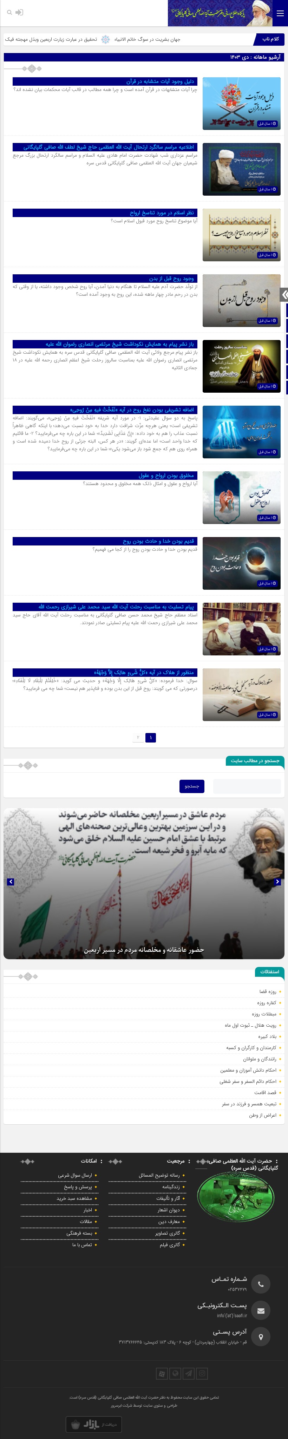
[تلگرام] (189, 1374)
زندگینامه (171, 1187)
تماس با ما (82, 1245)
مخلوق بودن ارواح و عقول (166, 475)
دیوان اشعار (169, 1210)
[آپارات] (162, 1374)
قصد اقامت (265, 1093)
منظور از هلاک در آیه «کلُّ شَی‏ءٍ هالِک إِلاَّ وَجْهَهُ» (144, 672)
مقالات (86, 1222)
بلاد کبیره (267, 1036)
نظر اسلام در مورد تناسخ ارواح (162, 213)
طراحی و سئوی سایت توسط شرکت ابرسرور (144, 1406)
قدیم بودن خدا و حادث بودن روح (158, 541)
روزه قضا (268, 991)
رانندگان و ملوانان (259, 1059)
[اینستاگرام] (202, 1374)
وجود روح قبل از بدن (171, 278)
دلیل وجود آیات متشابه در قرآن (160, 81)
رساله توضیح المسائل (159, 1175)
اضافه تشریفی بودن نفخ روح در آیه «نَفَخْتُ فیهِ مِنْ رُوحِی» (132, 410)
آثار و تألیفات (168, 1199)
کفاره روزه (266, 1003)
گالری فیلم (170, 1245)
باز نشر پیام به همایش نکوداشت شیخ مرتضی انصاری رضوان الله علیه (120, 344)
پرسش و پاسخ (78, 1187)
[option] (144, 883)
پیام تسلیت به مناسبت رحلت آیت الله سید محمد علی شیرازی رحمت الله (116, 607)
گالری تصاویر (167, 1233)
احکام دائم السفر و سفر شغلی (248, 1081)
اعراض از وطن (262, 1115)
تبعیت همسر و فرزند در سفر (249, 1104)
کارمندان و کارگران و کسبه (251, 1048)
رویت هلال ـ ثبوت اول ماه (250, 1025)
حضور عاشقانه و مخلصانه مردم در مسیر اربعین (144, 950)
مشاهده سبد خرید (74, 1199)
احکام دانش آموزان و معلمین (248, 1070)
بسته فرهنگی (79, 1233)
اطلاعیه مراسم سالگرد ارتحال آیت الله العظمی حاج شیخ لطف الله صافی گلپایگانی (109, 147)
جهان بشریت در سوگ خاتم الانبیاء (182, 39)
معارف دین (169, 1222)
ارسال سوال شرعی (75, 1175)
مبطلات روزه (264, 1014)
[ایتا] (175, 1374)
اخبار (88, 1210)
